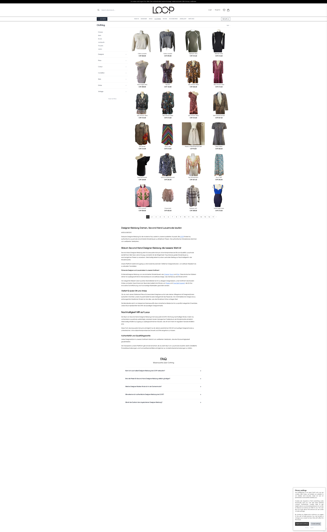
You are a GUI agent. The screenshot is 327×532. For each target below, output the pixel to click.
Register (217, 10)
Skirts (99, 35)
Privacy (307, 527)
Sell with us (226, 19)
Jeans (100, 49)
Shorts (100, 39)
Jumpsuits (101, 42)
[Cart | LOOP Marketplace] (228, 10)
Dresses (100, 32)
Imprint (311, 527)
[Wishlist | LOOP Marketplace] (224, 10)
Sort (228, 25)
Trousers (100, 46)
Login (210, 10)
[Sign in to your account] (151, 32)
